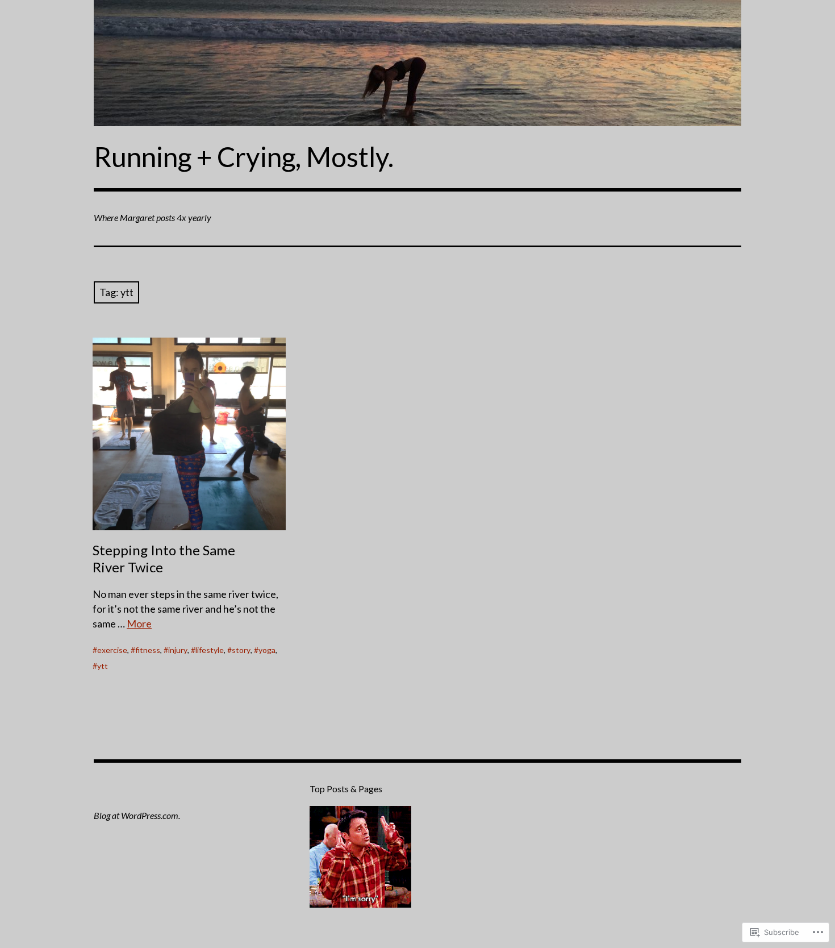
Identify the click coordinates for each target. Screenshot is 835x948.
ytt (102, 666)
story (241, 650)
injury (177, 650)
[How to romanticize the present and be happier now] (360, 859)
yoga (266, 650)
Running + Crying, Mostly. (244, 156)
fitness (147, 650)
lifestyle (209, 650)
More (139, 623)
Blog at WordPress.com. (137, 815)
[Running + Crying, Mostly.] (417, 63)
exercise (112, 650)
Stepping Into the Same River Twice (164, 558)
